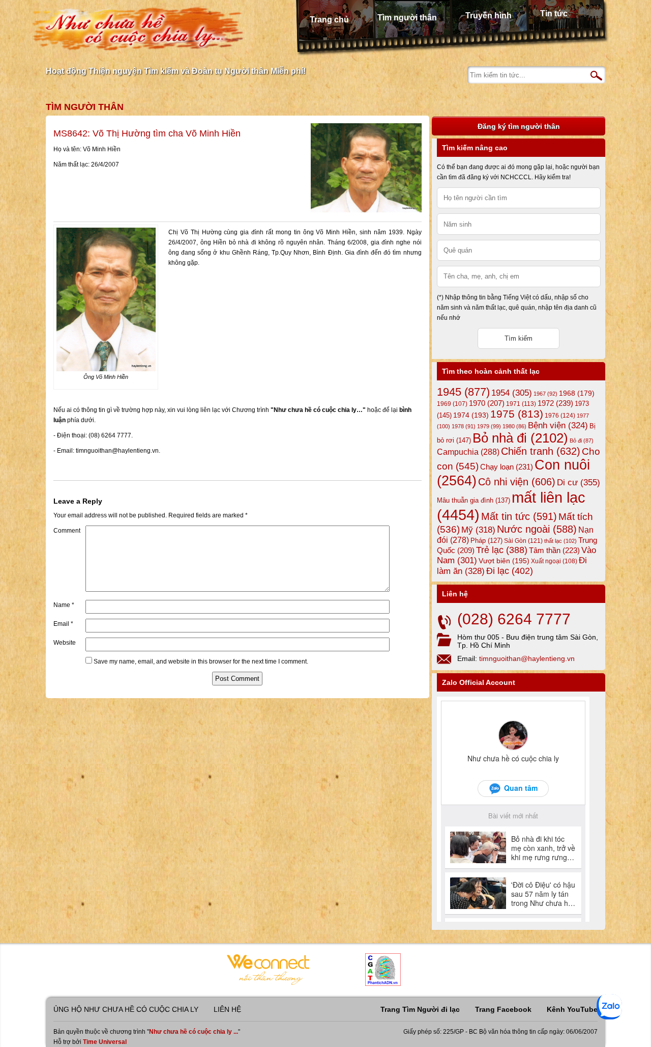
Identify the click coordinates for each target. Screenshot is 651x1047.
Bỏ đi (582, 440)
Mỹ (478, 530)
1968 (577, 393)
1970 (487, 403)
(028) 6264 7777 (514, 619)
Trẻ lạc (501, 550)
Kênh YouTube (572, 1009)
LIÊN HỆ (227, 1009)
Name (63, 605)
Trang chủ (329, 19)
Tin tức (554, 13)
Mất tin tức (519, 516)
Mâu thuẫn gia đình (473, 500)
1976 (560, 415)
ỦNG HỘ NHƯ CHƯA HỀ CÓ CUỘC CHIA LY (125, 1009)
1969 (452, 403)
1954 (511, 393)
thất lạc (560, 541)
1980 (514, 426)
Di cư (578, 482)
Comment (66, 530)
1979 (489, 426)
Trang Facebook (503, 1009)
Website (64, 642)
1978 (464, 426)
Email (63, 623)
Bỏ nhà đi (520, 438)
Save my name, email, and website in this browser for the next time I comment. (201, 661)
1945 (463, 391)
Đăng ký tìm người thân (519, 126)
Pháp (486, 540)
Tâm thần (554, 550)
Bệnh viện (558, 425)
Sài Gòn (523, 540)
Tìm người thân (407, 17)
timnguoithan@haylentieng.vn (527, 658)
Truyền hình (488, 15)
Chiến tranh (540, 451)
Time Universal (105, 1041)
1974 (471, 415)
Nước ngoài (537, 529)
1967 (545, 394)
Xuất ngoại (554, 561)
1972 (555, 403)
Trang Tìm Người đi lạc (420, 1009)
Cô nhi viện (516, 481)
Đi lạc (509, 571)
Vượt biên (504, 561)
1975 (516, 414)
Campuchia (468, 451)
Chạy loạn (506, 466)
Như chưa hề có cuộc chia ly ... (193, 1031)
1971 (521, 403)
